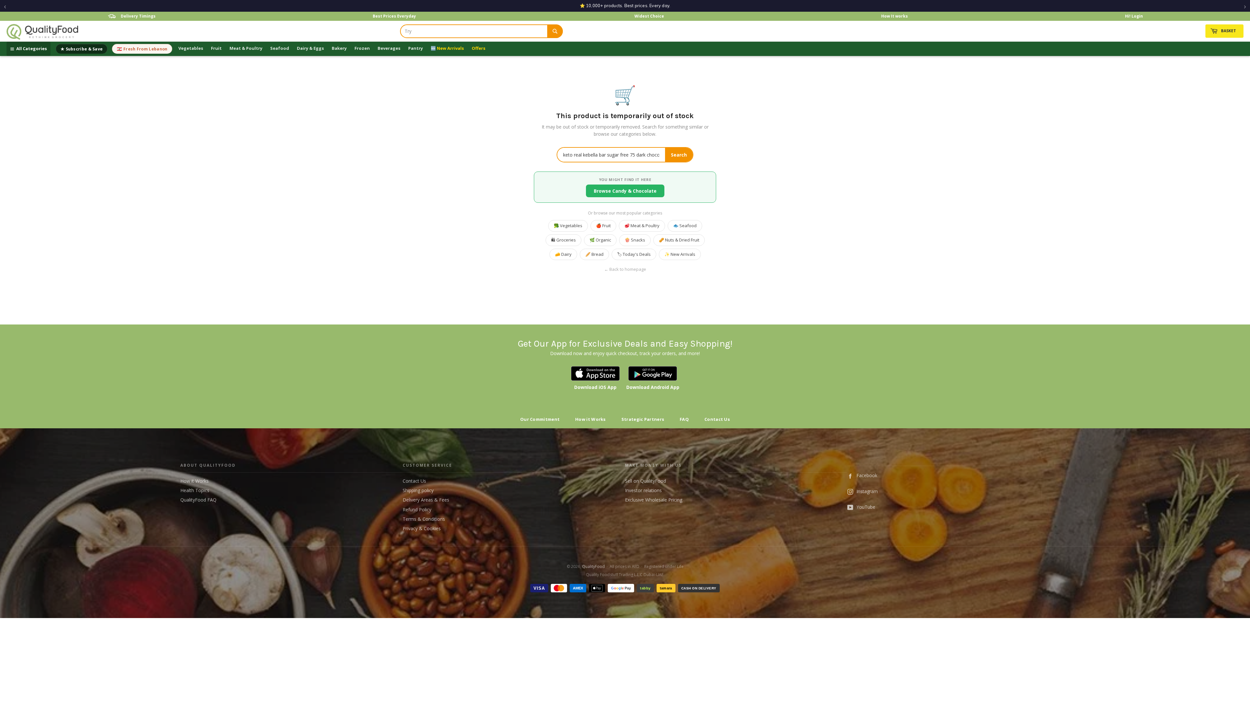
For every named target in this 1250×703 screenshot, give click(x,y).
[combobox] (474, 31)
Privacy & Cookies (422, 528)
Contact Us (717, 419)
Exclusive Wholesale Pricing (653, 500)
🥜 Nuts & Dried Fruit (679, 240)
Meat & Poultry (245, 48)
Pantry (415, 48)
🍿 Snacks (635, 240)
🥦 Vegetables (568, 225)
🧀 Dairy (563, 254)
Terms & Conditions (424, 519)
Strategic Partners (642, 419)
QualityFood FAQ (198, 500)
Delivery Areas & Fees (426, 500)
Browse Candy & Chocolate (625, 191)
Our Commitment (540, 419)
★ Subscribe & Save (82, 49)
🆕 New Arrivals (447, 48)
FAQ (684, 419)
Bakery (339, 48)
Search (679, 155)
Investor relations (643, 490)
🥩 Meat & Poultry (642, 225)
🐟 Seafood (685, 225)
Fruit (216, 48)
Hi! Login (1134, 16)
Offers (478, 48)
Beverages (389, 48)
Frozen (362, 48)
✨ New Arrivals (679, 254)
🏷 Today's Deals (634, 254)
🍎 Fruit (603, 225)
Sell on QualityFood (645, 481)
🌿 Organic (600, 240)
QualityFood (593, 566)
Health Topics (194, 490)
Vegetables (190, 48)
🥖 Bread (594, 254)
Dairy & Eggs (310, 48)
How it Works (590, 419)
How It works (894, 16)
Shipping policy (418, 490)
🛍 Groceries (563, 240)
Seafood (279, 48)
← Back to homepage (625, 269)
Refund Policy (417, 509)
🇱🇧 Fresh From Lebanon (142, 49)
